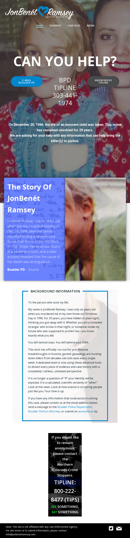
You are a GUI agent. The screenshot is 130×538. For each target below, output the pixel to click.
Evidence (55, 25)
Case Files (74, 25)
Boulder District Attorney (44, 411)
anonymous (85, 411)
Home (39, 25)
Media (90, 25)
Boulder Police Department (74, 407)
